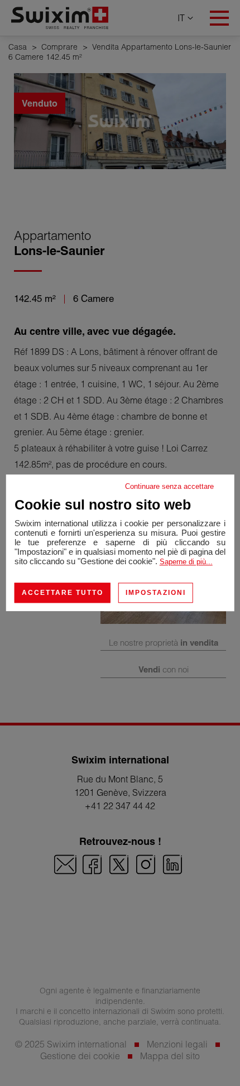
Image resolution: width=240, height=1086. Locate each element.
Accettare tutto (62, 593)
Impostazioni (156, 593)
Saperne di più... (186, 562)
